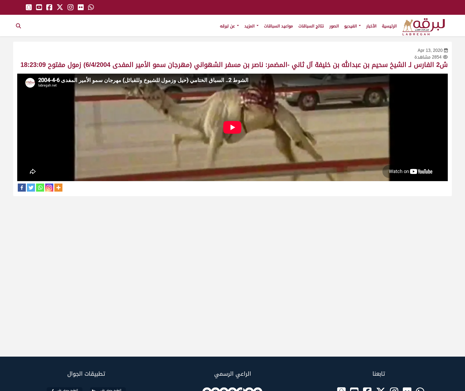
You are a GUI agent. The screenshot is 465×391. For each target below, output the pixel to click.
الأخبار (371, 26)
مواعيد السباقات (278, 26)
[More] (58, 188)
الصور (334, 26)
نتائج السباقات (311, 26)
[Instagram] (49, 188)
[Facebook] (22, 188)
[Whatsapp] (40, 188)
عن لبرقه (228, 26)
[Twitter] (31, 188)
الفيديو (351, 26)
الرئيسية (389, 26)
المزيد (250, 26)
